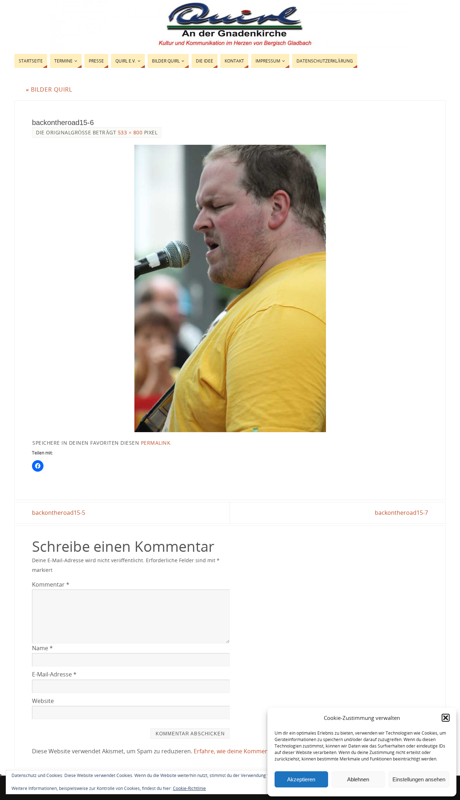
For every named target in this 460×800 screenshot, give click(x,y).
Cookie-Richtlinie (189, 788)
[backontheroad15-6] (230, 288)
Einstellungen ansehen (418, 779)
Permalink (156, 442)
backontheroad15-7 (401, 513)
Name (42, 648)
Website (43, 701)
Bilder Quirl (49, 89)
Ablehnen (358, 779)
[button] (445, 717)
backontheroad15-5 (58, 513)
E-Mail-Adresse (54, 674)
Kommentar (50, 584)
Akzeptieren (301, 779)
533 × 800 (130, 132)
